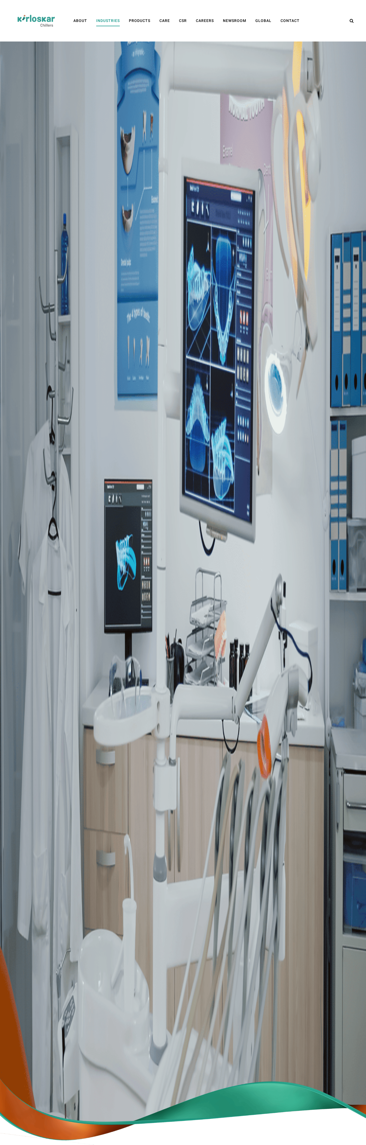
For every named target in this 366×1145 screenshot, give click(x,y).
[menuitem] (80, 20)
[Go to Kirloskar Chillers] (36, 20)
